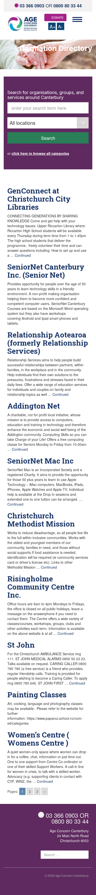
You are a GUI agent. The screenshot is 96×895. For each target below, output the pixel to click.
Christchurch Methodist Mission (41, 519)
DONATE (57, 17)
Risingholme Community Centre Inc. (40, 587)
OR (51, 5)
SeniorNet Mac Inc (40, 460)
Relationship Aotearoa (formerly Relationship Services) (47, 343)
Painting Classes (36, 694)
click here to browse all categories (40, 153)
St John (21, 645)
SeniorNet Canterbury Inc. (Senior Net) (45, 271)
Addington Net (33, 406)
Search (48, 138)
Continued (23, 255)
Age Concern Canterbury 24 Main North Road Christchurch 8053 (69, 835)
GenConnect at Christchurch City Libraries (39, 199)
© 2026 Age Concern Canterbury (67, 875)
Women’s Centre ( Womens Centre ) (38, 739)
